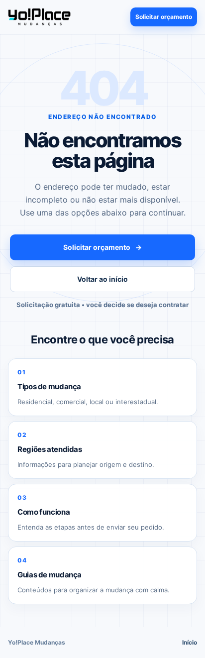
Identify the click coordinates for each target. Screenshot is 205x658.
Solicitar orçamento (163, 16)
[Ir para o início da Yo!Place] (39, 16)
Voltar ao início (102, 279)
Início (189, 642)
